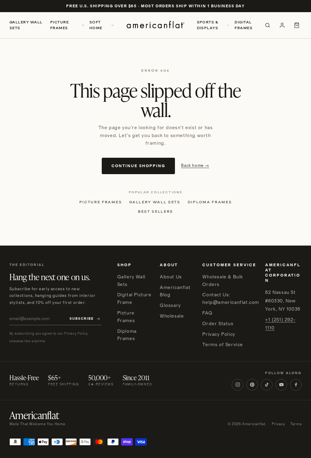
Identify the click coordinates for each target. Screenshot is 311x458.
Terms (296, 424)
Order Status (217, 323)
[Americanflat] (155, 25)
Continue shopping (138, 166)
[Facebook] (296, 385)
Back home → (195, 165)
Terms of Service (222, 344)
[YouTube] (281, 385)
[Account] (282, 25)
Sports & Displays (208, 25)
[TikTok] (266, 385)
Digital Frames (243, 25)
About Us (171, 277)
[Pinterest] (252, 385)
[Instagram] (237, 385)
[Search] (267, 25)
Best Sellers (155, 211)
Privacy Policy (218, 334)
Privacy (278, 424)
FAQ (207, 313)
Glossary (170, 305)
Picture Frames (59, 25)
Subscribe (82, 319)
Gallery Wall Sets (26, 25)
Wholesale (172, 316)
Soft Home (95, 25)
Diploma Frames (210, 202)
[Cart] (297, 25)
